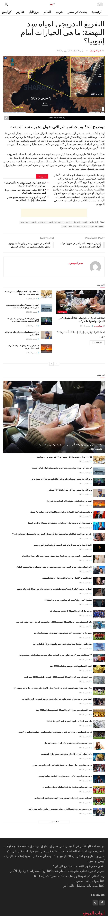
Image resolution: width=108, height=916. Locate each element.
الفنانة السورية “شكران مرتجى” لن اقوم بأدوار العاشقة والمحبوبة (67, 578)
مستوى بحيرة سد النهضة (77, 226)
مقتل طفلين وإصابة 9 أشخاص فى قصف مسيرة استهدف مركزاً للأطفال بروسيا (62, 644)
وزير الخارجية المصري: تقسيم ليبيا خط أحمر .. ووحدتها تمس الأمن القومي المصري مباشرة (57, 879)
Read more (96, 341)
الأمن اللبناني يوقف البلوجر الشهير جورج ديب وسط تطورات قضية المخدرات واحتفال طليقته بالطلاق (54, 567)
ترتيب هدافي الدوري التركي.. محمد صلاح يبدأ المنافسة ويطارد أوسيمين (65, 776)
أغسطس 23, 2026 (84, 851)
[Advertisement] (54, 213)
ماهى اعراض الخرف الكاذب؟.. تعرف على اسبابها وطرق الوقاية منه (66, 754)
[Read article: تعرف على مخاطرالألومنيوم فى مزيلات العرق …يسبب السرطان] (99, 746)
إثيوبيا (85, 222)
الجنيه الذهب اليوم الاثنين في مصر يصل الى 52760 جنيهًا (71, 666)
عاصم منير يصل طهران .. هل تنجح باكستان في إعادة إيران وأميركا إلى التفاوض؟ (61, 912)
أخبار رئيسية (65, 51)
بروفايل (34, 12)
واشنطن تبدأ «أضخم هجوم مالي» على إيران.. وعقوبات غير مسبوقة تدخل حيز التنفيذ (60, 523)
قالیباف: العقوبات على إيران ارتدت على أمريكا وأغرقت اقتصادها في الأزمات (63, 901)
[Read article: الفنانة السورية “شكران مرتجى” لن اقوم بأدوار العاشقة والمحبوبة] (99, 581)
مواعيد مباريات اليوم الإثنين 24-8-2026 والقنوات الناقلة (71, 611)
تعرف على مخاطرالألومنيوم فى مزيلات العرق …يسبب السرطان (68, 743)
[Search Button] (6, 4)
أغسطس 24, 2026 (85, 326)
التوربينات (76, 222)
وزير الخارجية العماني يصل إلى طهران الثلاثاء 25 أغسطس (70, 490)
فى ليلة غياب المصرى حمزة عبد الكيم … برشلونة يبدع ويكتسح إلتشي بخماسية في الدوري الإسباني (55, 732)
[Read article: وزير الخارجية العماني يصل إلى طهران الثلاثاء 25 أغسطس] (46, 335)
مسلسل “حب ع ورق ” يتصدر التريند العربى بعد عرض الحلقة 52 (68, 600)
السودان (66, 222)
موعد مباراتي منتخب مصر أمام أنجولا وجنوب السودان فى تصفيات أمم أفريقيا (63, 633)
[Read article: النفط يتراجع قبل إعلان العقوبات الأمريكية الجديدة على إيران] (46, 348)
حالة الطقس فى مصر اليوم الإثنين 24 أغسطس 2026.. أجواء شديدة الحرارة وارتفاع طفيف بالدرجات (54, 622)
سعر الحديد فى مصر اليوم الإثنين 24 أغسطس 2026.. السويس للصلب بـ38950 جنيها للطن (58, 677)
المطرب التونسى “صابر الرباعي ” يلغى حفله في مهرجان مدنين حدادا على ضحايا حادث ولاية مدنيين (54, 589)
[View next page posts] (51, 364)
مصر (64, 226)
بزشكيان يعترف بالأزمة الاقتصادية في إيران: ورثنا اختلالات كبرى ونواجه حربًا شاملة (61, 512)
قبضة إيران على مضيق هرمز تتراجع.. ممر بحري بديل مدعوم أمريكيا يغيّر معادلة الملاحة (59, 846)
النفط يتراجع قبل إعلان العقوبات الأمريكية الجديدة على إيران (69, 501)
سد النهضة (24, 222)
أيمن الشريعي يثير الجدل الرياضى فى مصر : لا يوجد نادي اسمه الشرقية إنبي (63, 798)
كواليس (7, 12)
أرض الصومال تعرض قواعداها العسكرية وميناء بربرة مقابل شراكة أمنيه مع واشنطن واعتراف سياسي (54, 868)
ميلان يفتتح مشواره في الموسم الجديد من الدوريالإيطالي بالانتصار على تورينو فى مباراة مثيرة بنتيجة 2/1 (53, 688)
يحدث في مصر (77, 12)
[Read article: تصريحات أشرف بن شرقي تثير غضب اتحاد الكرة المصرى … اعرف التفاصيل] (99, 827)
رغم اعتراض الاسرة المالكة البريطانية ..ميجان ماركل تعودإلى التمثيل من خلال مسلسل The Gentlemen (52, 534)
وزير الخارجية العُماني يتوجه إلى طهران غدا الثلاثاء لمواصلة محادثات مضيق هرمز (61, 479)
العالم (47, 12)
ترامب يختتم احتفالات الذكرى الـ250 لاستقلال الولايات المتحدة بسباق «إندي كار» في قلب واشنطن (55, 857)
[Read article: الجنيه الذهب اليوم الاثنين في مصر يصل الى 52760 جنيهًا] (99, 669)
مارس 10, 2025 (78, 51)
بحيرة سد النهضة (54, 222)
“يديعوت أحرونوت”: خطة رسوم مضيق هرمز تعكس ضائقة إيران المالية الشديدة (62, 468)
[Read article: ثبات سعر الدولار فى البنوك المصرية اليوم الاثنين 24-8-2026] (99, 724)
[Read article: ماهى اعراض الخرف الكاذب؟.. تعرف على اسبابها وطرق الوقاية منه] (99, 757)
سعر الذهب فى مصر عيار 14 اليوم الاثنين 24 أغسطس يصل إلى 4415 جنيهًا (64, 710)
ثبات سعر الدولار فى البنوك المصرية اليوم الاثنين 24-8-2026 (69, 721)
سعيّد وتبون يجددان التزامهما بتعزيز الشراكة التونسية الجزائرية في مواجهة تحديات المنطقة (57, 835)
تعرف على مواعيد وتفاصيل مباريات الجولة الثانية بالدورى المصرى (67, 787)
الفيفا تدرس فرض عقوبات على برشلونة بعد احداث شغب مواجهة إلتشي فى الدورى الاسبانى (57, 699)
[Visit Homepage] (52, 4)
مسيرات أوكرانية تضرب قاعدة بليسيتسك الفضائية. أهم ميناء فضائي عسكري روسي (60, 890)
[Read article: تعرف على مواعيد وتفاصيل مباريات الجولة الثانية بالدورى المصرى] (99, 790)
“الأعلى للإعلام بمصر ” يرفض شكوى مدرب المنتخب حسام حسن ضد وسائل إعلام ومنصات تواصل (55, 655)
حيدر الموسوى (95, 51)
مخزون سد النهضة (96, 226)
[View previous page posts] (57, 364)
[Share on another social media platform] (6, 118)
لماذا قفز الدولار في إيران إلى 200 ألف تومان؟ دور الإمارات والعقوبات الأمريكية (71, 445)
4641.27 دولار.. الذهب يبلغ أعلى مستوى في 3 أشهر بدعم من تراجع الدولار (64, 457)
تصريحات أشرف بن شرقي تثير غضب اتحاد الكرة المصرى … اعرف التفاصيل (63, 824)
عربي (59, 12)
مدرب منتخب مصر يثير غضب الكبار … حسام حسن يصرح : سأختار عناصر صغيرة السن (60, 809)
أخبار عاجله (94, 222)
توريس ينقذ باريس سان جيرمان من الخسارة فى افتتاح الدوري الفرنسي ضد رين (62, 765)
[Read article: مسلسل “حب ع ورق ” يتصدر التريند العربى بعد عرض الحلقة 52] (99, 603)
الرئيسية (97, 12)
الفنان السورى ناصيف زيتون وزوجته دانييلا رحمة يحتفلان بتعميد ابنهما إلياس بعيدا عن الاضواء (57, 556)
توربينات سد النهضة (38, 222)
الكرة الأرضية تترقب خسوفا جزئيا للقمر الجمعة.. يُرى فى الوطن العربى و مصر (62, 545)
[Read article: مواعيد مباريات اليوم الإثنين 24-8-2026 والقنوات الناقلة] (99, 614)
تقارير (20, 12)
